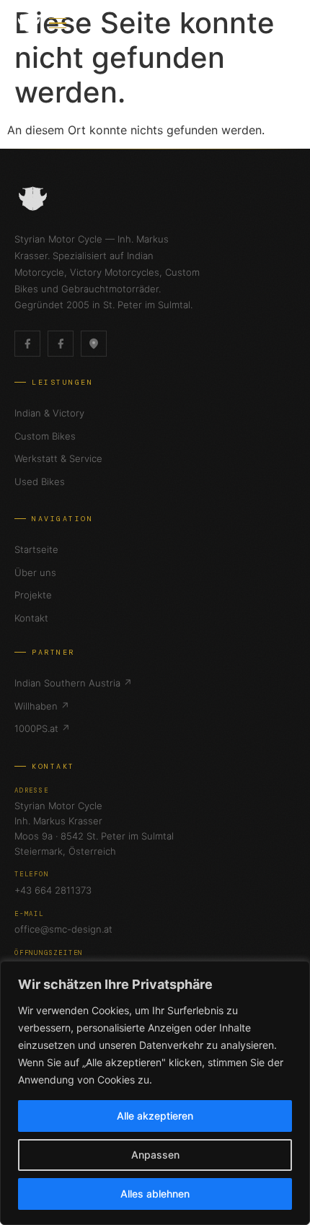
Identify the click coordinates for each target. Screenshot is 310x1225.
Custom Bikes (45, 436)
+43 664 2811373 (53, 890)
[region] (155, 1093)
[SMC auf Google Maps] (94, 344)
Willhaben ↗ (41, 706)
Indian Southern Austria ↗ (73, 683)
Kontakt (31, 618)
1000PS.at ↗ (42, 728)
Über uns (35, 572)
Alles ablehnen (155, 1193)
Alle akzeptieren (155, 1116)
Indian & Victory (49, 413)
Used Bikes (39, 481)
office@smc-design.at (63, 929)
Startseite (36, 549)
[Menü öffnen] (57, 23)
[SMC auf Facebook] (27, 344)
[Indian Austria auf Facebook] (61, 344)
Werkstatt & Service (58, 458)
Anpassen (155, 1154)
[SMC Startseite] (28, 23)
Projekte (33, 595)
